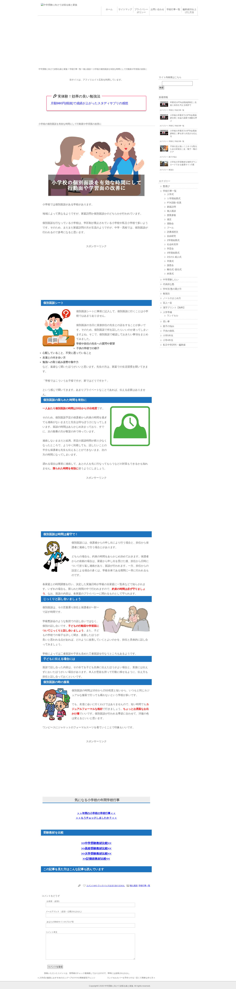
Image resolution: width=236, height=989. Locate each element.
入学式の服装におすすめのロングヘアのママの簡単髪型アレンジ (67, 978)
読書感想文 (172, 232)
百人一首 (167, 303)
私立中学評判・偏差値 (174, 344)
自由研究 (171, 236)
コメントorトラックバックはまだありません (105, 885)
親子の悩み (173, 157)
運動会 (170, 223)
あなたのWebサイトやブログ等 (60, 922)
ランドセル (172, 315)
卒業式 (171, 110)
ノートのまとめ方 (172, 298)
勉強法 (171, 170)
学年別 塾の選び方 (172, 289)
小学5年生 (168, 335)
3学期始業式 (173, 252)
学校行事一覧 (75, 69)
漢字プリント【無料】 (174, 307)
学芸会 (170, 248)
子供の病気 (168, 331)
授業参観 (171, 215)
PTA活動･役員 (174, 202)
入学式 (170, 194)
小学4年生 (168, 340)
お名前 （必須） (54, 901)
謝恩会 (170, 265)
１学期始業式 (173, 198)
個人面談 (87, 69)
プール (170, 227)
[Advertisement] (118, 39)
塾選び (166, 186)
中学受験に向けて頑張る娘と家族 (53, 69)
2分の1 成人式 (174, 257)
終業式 (170, 273)
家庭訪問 (171, 206)
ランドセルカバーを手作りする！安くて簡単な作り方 (130, 978)
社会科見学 (172, 244)
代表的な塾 (168, 284)
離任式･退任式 (174, 269)
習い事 (166, 321)
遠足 (169, 219)
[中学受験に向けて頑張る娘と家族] (59, 5)
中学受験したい (171, 279)
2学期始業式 (173, 240)
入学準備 (167, 312)
